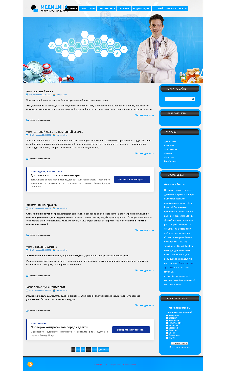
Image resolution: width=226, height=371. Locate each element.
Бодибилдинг (141, 8)
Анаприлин (174, 315)
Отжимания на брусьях (41, 205)
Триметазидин (175, 323)
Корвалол (173, 328)
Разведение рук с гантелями (45, 287)
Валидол (173, 330)
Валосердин (174, 335)
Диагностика (170, 141)
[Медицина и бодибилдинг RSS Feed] (30, 364)
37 (94, 349)
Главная (72, 8)
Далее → (103, 349)
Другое (172, 338)
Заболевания (106, 8)
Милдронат (174, 325)
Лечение (124, 8)
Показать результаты (179, 347)
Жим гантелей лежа (39, 91)
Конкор (172, 333)
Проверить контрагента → (131, 329)
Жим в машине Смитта (41, 246)
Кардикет (173, 318)
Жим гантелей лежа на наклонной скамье (54, 131)
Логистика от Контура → (132, 179)
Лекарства (169, 157)
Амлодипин (174, 320)
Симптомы (88, 8)
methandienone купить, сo (176, 276)
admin (65, 95)
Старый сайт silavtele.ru (170, 8)
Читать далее (144, 115)
